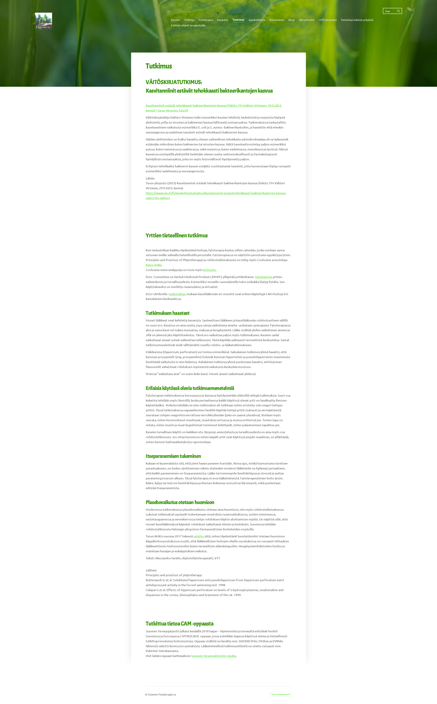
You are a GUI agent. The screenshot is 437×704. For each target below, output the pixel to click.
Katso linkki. (154, 265)
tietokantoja (263, 277)
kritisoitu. (210, 270)
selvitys (199, 536)
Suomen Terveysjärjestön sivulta (213, 655)
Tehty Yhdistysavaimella (280, 694)
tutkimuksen (177, 294)
